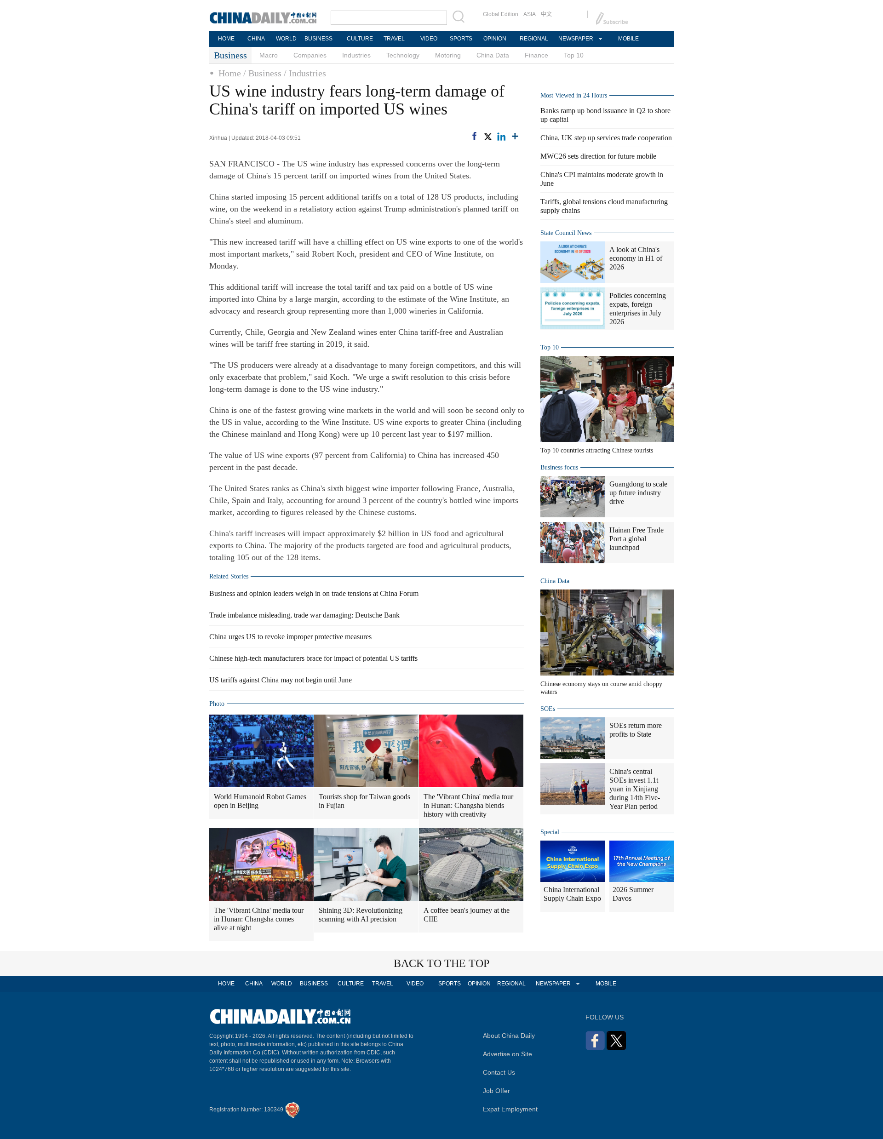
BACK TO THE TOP (441, 963)
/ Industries (305, 73)
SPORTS (461, 38)
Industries (356, 55)
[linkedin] (501, 136)
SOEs (547, 708)
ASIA (529, 14)
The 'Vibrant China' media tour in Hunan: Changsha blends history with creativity (468, 805)
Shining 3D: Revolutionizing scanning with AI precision (360, 914)
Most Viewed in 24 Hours (573, 95)
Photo (216, 703)
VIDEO (428, 38)
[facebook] (474, 136)
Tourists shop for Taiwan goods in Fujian (364, 801)
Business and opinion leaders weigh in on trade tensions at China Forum (314, 593)
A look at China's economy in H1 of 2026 (635, 258)
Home (229, 73)
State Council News (565, 232)
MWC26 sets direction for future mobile (598, 156)
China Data (492, 55)
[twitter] (487, 136)
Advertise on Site (507, 1054)
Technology (402, 55)
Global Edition (500, 14)
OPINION (494, 38)
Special (549, 832)
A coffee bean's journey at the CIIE (467, 914)
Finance (536, 55)
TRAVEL (394, 38)
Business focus (559, 467)
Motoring (448, 55)
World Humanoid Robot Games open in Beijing (260, 801)
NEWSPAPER (575, 38)
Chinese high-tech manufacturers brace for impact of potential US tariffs (313, 658)
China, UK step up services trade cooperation (606, 138)
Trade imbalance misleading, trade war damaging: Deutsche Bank (304, 615)
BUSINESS (318, 38)
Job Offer (496, 1090)
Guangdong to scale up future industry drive (638, 492)
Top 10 (574, 55)
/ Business (262, 73)
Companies (310, 55)
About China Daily (509, 1035)
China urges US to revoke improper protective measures (290, 637)
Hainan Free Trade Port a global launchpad (636, 538)
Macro (268, 55)
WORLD (286, 38)
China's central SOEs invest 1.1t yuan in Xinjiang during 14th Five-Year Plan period (634, 788)
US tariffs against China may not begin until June (280, 680)
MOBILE (628, 38)
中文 (546, 14)
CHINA (256, 38)
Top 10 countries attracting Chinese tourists (596, 450)
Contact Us (499, 1072)
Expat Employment (510, 1109)
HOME (226, 38)
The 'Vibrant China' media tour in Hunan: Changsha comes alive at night (259, 919)
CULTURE (360, 38)
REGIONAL (534, 38)
